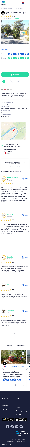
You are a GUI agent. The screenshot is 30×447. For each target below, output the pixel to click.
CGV (23, 440)
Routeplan (4, 84)
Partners (18, 407)
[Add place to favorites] (23, 353)
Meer (15, 334)
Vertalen (27, 178)
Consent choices (20, 441)
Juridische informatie (10, 440)
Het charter (5, 405)
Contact (18, 84)
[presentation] (3, 32)
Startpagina (3, 8)
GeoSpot (18, 414)
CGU (19, 440)
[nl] (23, 2)
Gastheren (4, 409)
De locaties (10, 8)
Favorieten (11, 84)
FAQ (3, 412)
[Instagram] (7, 179)
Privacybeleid (10, 441)
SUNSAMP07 (16, 18)
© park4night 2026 (6, 444)
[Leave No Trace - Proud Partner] (22, 433)
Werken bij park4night (22, 411)
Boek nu (15, 74)
